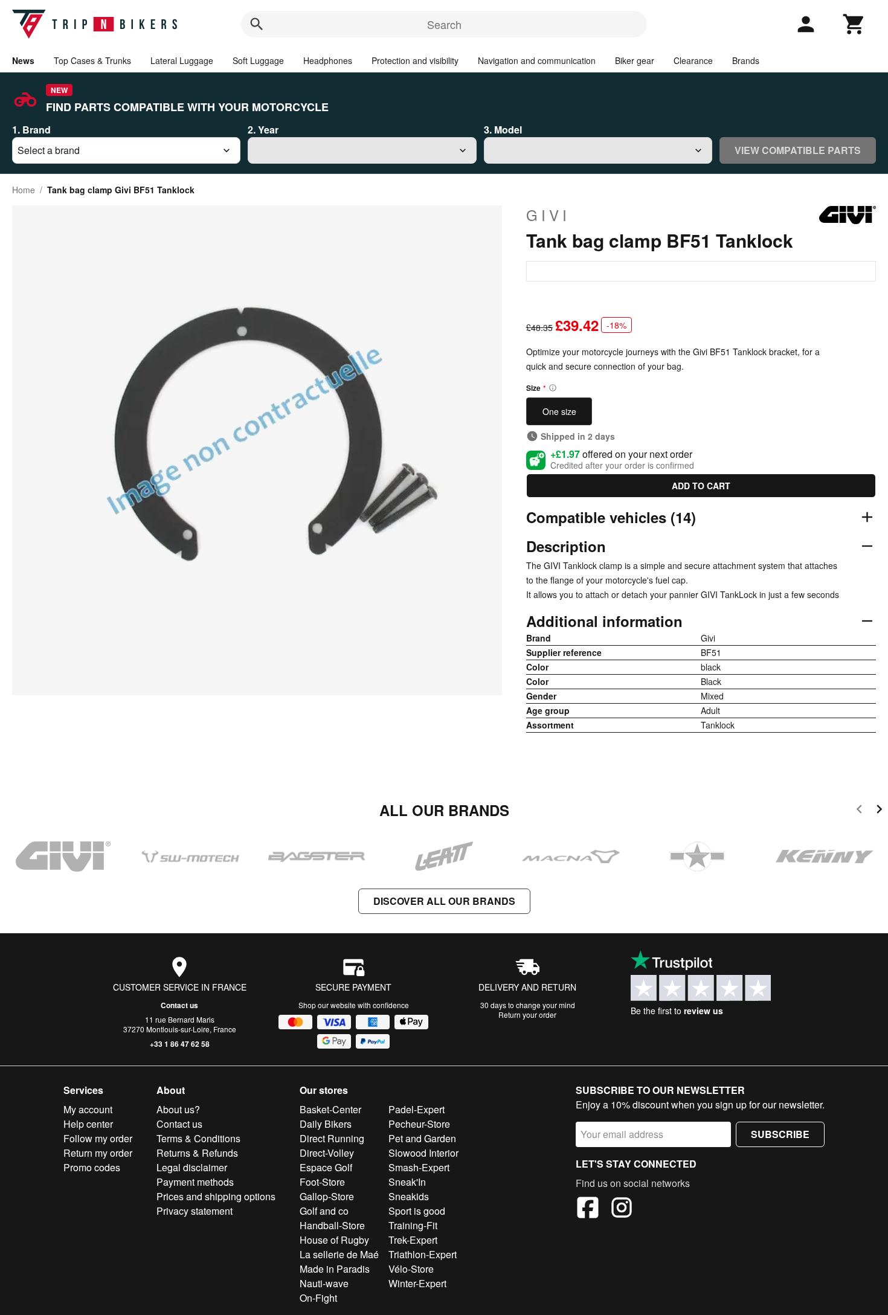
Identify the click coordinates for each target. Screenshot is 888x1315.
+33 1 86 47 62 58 (180, 1043)
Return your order (527, 1014)
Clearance (693, 60)
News (23, 60)
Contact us (179, 1005)
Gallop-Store (327, 1196)
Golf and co (324, 1211)
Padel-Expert (416, 1109)
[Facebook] (588, 1209)
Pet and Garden (422, 1138)
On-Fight (318, 1298)
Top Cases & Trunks (92, 60)
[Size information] (553, 388)
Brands (745, 60)
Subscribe (780, 1134)
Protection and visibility (415, 60)
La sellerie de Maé (339, 1254)
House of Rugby (334, 1240)
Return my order (97, 1153)
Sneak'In (407, 1182)
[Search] (256, 24)
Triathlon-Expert (422, 1254)
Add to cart (701, 486)
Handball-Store (332, 1225)
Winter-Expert (417, 1283)
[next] (879, 810)
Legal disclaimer (191, 1167)
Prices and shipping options (215, 1196)
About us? (178, 1109)
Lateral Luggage (181, 60)
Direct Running (332, 1138)
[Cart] (854, 24)
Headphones (327, 60)
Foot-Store (322, 1182)
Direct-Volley (327, 1153)
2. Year (263, 130)
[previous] (859, 810)
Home (23, 190)
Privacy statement (194, 1211)
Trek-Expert (412, 1240)
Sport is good (416, 1211)
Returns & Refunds (197, 1153)
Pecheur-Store (419, 1124)
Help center (88, 1124)
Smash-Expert (418, 1167)
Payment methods (195, 1182)
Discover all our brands (444, 901)
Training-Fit (412, 1225)
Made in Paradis (335, 1269)
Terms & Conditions (198, 1138)
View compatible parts (798, 150)
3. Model (503, 130)
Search (444, 24)
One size (559, 411)
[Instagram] (622, 1209)
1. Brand (31, 130)
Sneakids (408, 1196)
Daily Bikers (326, 1124)
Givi (548, 215)
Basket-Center (330, 1109)
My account (87, 1109)
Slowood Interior (423, 1153)
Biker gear (634, 60)
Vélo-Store (411, 1269)
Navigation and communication (537, 60)
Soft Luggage (258, 60)
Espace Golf (326, 1167)
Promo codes (91, 1167)
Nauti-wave (324, 1283)
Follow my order (97, 1138)
